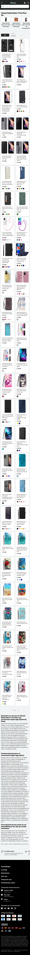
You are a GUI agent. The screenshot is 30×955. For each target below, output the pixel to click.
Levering (4, 870)
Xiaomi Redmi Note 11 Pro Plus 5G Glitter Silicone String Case (22, 234)
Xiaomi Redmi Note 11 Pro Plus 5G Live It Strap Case (7, 549)
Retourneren (5, 873)
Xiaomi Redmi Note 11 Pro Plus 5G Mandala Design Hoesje (7, 287)
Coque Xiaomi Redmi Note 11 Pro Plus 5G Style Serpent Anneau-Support (22, 158)
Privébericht (7, 901)
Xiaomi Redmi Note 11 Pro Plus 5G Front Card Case (7, 208)
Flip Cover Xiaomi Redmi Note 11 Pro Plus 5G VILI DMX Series (7, 416)
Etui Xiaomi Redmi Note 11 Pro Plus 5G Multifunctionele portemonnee (7, 260)
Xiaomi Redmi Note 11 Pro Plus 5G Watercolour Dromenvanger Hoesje (22, 314)
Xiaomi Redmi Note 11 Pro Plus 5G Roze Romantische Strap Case (7, 574)
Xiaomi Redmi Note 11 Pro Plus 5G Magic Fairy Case (22, 697)
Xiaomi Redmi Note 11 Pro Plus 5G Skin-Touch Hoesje (7, 81)
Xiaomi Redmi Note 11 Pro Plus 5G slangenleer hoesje (7, 134)
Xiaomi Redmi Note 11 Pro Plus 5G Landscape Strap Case (7, 443)
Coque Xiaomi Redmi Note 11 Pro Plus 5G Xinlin (21, 56)
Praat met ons (7, 892)
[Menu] (5, 3)
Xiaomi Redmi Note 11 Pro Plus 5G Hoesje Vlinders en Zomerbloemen (7, 697)
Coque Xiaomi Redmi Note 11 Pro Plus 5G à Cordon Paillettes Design (7, 234)
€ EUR (3, 924)
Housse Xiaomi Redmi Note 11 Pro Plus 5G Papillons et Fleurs (7, 523)
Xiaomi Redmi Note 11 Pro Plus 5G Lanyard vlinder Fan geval (7, 391)
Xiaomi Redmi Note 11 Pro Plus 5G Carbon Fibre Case (7, 157)
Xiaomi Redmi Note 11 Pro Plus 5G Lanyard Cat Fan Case (22, 391)
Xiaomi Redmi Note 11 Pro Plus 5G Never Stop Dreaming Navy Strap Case (22, 549)
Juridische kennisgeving (6, 950)
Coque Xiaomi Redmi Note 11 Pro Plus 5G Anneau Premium (21, 260)
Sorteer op (13, 33)
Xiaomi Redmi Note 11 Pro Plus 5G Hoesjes (5, 24)
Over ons (4, 876)
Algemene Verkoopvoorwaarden (21, 950)
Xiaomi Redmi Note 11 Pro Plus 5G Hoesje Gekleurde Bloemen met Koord (22, 648)
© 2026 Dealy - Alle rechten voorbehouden (10, 951)
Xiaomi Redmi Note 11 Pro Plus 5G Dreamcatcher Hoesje (7, 673)
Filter (5, 35)
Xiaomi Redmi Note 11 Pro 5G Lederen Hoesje (22, 106)
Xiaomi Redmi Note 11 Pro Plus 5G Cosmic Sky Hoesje (22, 365)
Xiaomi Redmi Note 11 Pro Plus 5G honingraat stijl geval (7, 470)
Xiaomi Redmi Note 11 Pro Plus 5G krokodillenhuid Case (22, 134)
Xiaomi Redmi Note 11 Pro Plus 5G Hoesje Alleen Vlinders (22, 496)
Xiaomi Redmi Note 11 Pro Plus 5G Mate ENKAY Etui (22, 183)
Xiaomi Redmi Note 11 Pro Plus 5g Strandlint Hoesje (7, 600)
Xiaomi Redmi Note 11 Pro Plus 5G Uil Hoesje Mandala (7, 314)
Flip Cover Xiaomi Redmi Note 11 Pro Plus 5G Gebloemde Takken (7, 339)
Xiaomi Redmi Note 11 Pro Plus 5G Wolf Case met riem (22, 673)
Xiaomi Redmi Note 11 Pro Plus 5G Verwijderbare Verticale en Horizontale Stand (7, 496)
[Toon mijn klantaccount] (25, 3)
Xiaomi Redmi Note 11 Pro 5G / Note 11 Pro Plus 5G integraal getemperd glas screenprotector (7, 108)
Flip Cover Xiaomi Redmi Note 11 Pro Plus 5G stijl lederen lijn (22, 208)
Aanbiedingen (6, 866)
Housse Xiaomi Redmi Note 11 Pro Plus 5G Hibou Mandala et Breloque (21, 287)
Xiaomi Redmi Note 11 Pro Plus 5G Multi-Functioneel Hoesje (7, 56)
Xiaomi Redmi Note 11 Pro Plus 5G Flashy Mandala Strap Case (7, 623)
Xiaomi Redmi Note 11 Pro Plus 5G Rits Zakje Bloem (22, 339)
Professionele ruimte (8, 883)
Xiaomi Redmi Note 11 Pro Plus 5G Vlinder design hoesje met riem (22, 470)
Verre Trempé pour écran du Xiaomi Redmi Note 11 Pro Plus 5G (22, 81)
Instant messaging (8, 896)
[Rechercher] (3, 6)
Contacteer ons (6, 879)
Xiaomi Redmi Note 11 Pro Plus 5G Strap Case (22, 622)
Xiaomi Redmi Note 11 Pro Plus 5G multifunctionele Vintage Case (22, 444)
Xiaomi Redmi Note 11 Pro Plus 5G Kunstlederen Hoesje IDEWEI (22, 417)
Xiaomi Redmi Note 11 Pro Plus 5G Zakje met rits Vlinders (7, 365)
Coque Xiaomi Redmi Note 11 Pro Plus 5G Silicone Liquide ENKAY (7, 183)
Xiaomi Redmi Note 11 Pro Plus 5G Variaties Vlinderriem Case (22, 574)
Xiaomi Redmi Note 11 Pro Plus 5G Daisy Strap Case (7, 647)
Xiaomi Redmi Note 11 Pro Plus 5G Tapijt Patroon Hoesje (22, 523)
